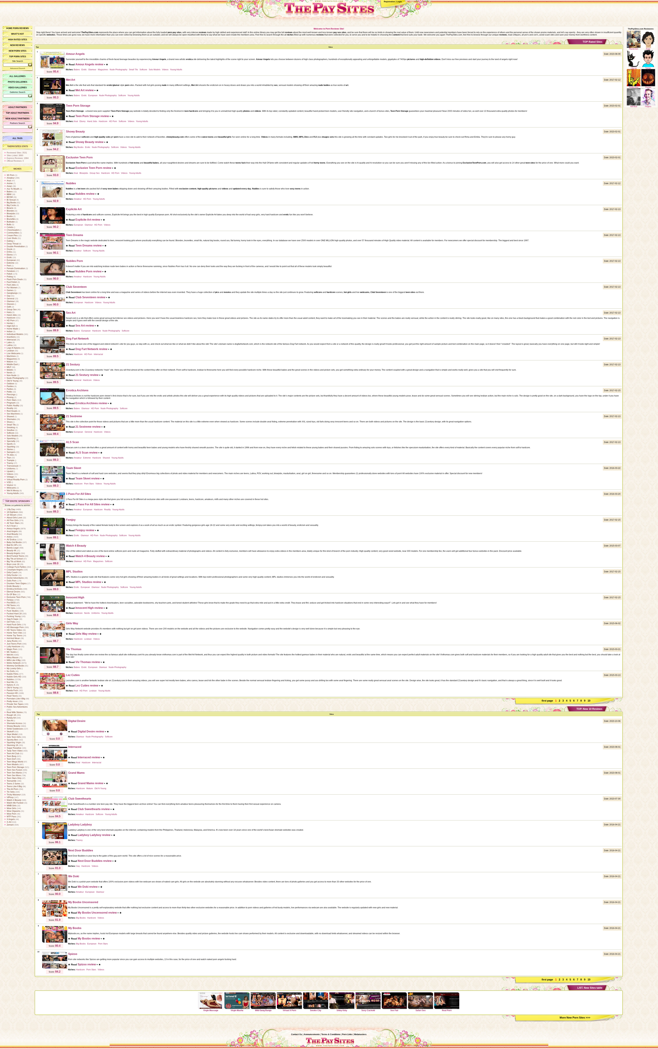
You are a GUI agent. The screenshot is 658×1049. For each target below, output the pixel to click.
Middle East (12, 364)
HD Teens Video (14, 630)
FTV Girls (11, 608)
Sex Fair (394, 1010)
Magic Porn (12, 649)
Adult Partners (17, 107)
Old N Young (13, 381)
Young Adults (13, 493)
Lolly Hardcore (13, 646)
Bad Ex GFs (12, 545)
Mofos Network (14, 663)
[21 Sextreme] (52, 430)
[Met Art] (52, 94)
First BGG (11, 602)
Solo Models (12, 436)
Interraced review (89, 757)
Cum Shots (12, 238)
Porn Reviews (21, 28)
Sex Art (10, 720)
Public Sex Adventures (17, 707)
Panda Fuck (12, 690)
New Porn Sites (17, 51)
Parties (10, 389)
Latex (9, 342)
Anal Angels (12, 531)
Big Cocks (11, 205)
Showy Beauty (13, 726)
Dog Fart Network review (91, 349)
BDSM (10, 197)
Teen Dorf (11, 759)
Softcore (10, 433)
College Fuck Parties (16, 567)
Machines (11, 356)
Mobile (10, 370)
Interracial (11, 340)
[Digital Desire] (55, 735)
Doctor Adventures (15, 578)
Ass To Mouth (13, 189)
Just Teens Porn (14, 644)
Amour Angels (13, 528)
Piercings (11, 394)
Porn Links (347, 1034)
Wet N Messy (13, 490)
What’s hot (17, 34)
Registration (389, 2)
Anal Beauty (12, 534)
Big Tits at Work (14, 561)
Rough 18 (11, 715)
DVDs (9, 252)
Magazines (12, 359)
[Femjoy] (52, 534)
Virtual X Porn (289, 1010)
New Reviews (17, 45)
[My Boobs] (55, 942)
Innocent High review (89, 607)
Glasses (10, 304)
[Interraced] (55, 761)
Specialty (11, 441)
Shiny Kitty (342, 1010)
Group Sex (12, 309)
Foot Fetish (12, 282)
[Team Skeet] (52, 482)
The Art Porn (12, 789)
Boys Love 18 (13, 564)
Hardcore (11, 318)
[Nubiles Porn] (52, 275)
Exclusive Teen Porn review (93, 167)
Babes (10, 191)
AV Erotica (11, 539)
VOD (9, 482)
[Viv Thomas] (52, 663)
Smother (11, 430)
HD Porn (11, 320)
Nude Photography (15, 378)
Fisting (10, 276)
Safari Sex (421, 1010)
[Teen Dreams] (52, 249)
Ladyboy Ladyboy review (94, 835)
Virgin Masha (237, 1010)
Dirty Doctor (12, 575)
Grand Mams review (90, 783)
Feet (9, 265)
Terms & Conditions (330, 1034)
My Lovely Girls (14, 668)
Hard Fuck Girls (14, 624)
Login (399, 2)
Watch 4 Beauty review (90, 556)
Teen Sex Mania (14, 772)
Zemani (10, 825)
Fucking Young (14, 616)
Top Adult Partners (17, 113)
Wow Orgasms (13, 811)
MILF (9, 367)
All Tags (17, 138)
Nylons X (11, 685)
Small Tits (11, 425)
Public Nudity (13, 405)
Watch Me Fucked (15, 803)
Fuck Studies (13, 611)
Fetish (9, 274)
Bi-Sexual (11, 200)
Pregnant (11, 403)
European (11, 260)
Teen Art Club (13, 753)
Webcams (11, 488)
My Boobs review (89, 938)
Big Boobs (11, 202)
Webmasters (360, 1034)
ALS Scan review (86, 452)
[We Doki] (55, 890)
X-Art (9, 822)
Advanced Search (17, 68)
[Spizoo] (55, 968)
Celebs (10, 227)
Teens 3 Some (13, 783)
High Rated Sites (17, 39)
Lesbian (10, 350)
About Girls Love (14, 517)
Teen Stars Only (14, 778)
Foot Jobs (11, 285)
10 (589, 700)
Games (10, 290)
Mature (10, 361)
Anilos (10, 537)
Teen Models (13, 764)
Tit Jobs (10, 455)
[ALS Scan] (52, 456)
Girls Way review (86, 633)
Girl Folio (11, 622)
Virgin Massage (210, 1010)
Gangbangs (12, 293)
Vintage (10, 477)
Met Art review (84, 90)
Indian (10, 331)
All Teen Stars (13, 523)
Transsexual (12, 466)
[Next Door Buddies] (55, 864)
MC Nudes (12, 652)
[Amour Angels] (52, 68)
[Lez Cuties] (52, 689)
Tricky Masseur (14, 794)
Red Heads (12, 411)
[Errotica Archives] (52, 404)
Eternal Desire (13, 591)
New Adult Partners (17, 118)
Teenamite (11, 781)
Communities (13, 233)
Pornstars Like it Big (16, 698)
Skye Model (12, 734)
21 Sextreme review (88, 426)
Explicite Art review (87, 219)
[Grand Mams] (55, 787)
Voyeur (10, 485)
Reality (10, 408)
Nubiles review (84, 193)
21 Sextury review (86, 374)
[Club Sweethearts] (55, 813)
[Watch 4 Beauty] (52, 560)
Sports (10, 444)
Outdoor (10, 383)
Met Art (10, 655)
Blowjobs (11, 213)
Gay (8, 296)
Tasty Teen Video (15, 751)
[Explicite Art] (52, 223)
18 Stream (11, 515)
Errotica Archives (14, 589)
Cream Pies (12, 235)
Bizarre (10, 208)
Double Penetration (16, 246)
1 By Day (11, 509)
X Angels (11, 819)
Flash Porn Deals (15, 279)
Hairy (9, 312)
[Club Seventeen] (52, 301)
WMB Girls (11, 805)
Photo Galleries (17, 82)
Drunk (9, 249)
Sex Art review (84, 325)
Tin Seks (11, 792)
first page (547, 700)
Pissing (10, 397)
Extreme (10, 263)
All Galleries (17, 76)
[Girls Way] (52, 637)
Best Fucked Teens (15, 556)
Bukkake (11, 222)
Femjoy (10, 600)
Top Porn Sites (17, 56)
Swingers (11, 452)
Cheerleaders (13, 230)
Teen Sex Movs (14, 775)
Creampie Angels (15, 570)
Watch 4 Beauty (14, 800)
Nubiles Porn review (88, 271)
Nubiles (10, 679)
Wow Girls (11, 808)
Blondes (10, 211)
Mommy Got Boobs (15, 666)
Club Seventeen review (90, 297)
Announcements (312, 1034)
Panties (10, 386)
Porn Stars (11, 400)
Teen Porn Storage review (92, 116)
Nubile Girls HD (14, 677)
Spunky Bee (12, 740)
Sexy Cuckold (368, 1010)
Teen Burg (11, 756)
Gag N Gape (12, 619)
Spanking (11, 438)
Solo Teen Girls (14, 737)
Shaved (10, 416)
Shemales (11, 419)
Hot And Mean (13, 638)
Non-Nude (11, 375)
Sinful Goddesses (15, 729)
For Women (12, 287)
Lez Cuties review (86, 685)
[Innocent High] (52, 611)
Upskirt (10, 471)
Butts (9, 224)
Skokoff (10, 731)
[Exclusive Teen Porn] (52, 171)
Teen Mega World (15, 762)
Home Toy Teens (14, 635)
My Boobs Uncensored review (97, 912)
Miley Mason (13, 657)
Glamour (11, 301)
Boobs (10, 216)
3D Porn (10, 175)
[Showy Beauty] (52, 145)
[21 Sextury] (52, 378)
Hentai (10, 323)
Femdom (11, 271)
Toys (9, 457)
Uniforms (11, 468)
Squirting (11, 446)
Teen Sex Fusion (14, 770)
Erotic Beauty (13, 586)
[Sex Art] (52, 327)
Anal (9, 180)
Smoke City (315, 1010)
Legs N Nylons (13, 348)
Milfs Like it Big (14, 660)
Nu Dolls (11, 671)
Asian (9, 186)
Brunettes (11, 219)
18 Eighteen (12, 512)
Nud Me (10, 682)
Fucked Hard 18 (14, 613)
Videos (10, 474)
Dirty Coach (12, 572)
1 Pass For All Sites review (92, 504)
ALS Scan (11, 526)
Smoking (11, 427)
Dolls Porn (11, 581)
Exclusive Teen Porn (16, 597)
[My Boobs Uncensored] (55, 916)
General (10, 298)
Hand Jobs (12, 315)
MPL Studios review (88, 582)
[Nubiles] (52, 197)
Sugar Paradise (14, 748)
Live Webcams (13, 353)
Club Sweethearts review (94, 809)
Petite (9, 392)
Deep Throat (12, 244)
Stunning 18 (12, 745)
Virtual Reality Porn (16, 479)
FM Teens (11, 605)
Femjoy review (84, 530)
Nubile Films (12, 674)
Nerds (9, 372)
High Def (11, 326)
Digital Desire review (91, 731)
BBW (9, 194)
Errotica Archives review (91, 403)
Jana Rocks (12, 641)
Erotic (9, 257)
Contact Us (296, 1034)
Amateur (11, 178)
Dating (10, 241)
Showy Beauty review (89, 142)
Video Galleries (17, 87)
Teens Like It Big (14, 786)
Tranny (10, 463)
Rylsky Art (11, 718)
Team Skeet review (87, 478)
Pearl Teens (12, 696)
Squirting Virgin (14, 742)
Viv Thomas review (87, 662)
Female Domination (16, 268)
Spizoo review (87, 964)
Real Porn (447, 1010)
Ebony (10, 255)
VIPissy (10, 797)
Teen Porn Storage (15, 767)
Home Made (12, 329)
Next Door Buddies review (95, 860)
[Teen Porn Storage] (52, 120)
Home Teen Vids (14, 633)
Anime (10, 183)
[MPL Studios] (52, 585)
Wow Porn (11, 814)
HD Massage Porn (15, 627)
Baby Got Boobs (14, 542)
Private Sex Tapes (15, 704)
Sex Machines (13, 414)
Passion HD (12, 693)
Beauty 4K (11, 550)
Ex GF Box (11, 594)
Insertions (11, 337)
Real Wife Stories (15, 712)
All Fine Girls (13, 520)
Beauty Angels (13, 553)
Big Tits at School (15, 559)
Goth (9, 307)
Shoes (10, 422)
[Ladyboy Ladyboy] (55, 838)
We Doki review (88, 886)
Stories (10, 449)
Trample (10, 460)
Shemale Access (14, 723)
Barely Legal (13, 548)
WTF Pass (11, 816)
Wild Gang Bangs (263, 1010)
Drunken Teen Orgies (17, 583)
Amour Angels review (89, 64)
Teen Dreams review (88, 245)
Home (9, 28)
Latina (10, 345)
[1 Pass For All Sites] (52, 508)
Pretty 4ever (12, 701)
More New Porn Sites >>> (575, 1017)
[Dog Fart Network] (52, 353)
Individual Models (15, 334)
